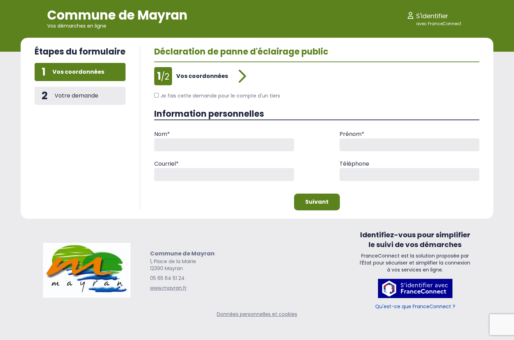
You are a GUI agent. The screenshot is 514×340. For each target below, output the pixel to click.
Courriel (166, 164)
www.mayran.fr (168, 287)
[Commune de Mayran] (86, 270)
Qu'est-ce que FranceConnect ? (415, 306)
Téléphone (354, 164)
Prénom (352, 134)
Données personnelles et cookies (257, 314)
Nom (162, 134)
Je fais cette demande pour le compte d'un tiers (220, 95)
